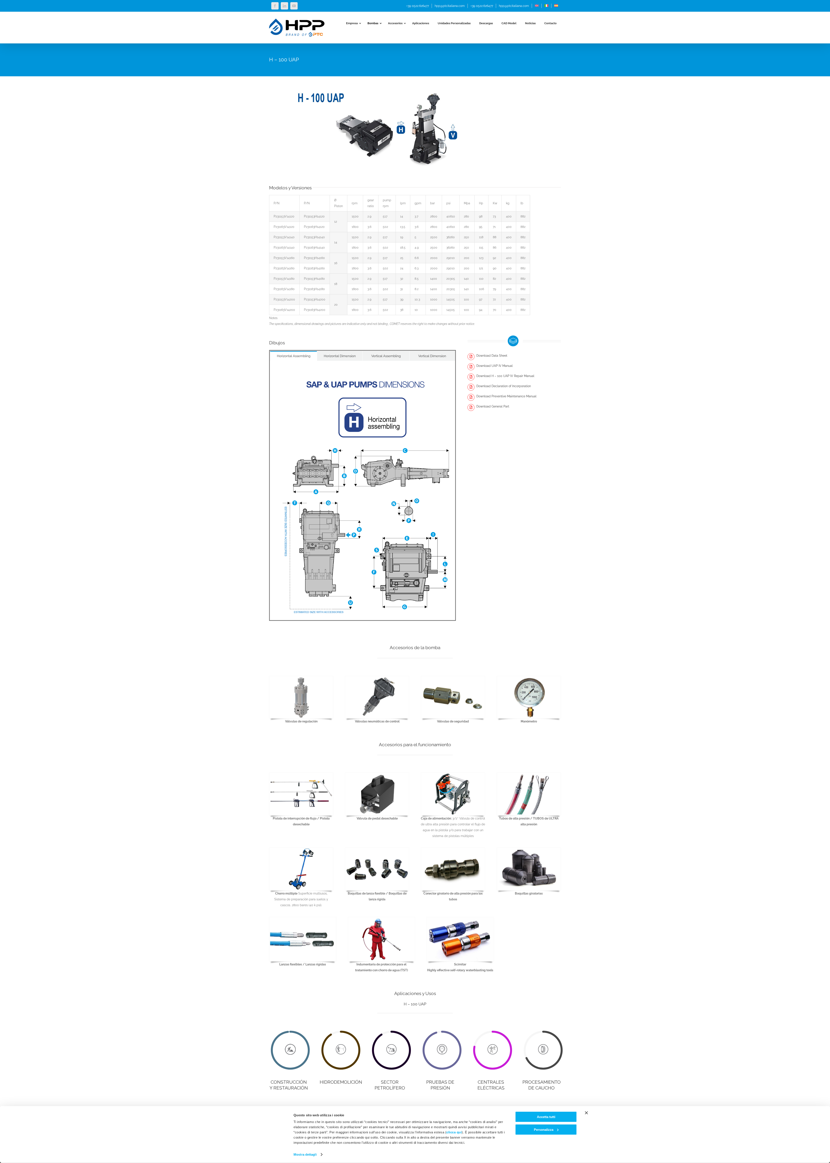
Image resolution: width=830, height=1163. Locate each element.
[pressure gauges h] (529, 677)
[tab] (293, 356)
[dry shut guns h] (301, 774)
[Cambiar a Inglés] (536, 6)
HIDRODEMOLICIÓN (341, 1082)
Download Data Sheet (491, 355)
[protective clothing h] (381, 918)
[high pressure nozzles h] (453, 849)
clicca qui (454, 1132)
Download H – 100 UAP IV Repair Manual (505, 376)
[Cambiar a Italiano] (546, 6)
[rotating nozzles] (529, 849)
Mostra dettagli (305, 1154)
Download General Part (492, 406)
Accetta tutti (546, 1117)
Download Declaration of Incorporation (503, 386)
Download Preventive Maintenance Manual (506, 396)
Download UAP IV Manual (494, 365)
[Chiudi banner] (586, 1112)
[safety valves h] (453, 677)
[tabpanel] (362, 490)
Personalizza (543, 1129)
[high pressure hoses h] (529, 774)
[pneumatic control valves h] (377, 677)
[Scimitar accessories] (460, 918)
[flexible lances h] (302, 918)
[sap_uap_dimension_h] (362, 379)
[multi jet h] (301, 849)
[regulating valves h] (301, 677)
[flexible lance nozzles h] (377, 849)
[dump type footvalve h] (377, 774)
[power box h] (453, 774)
